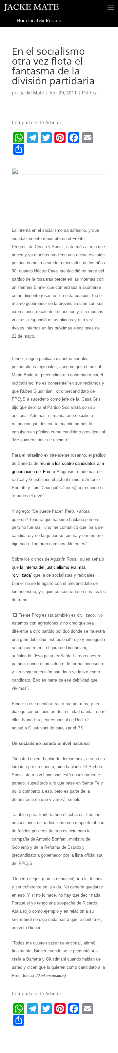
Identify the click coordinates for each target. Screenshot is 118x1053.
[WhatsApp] (19, 137)
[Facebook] (74, 137)
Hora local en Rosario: (39, 20)
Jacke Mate (32, 92)
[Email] (87, 137)
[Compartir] (19, 149)
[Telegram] (32, 137)
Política (90, 92)
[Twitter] (46, 137)
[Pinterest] (60, 137)
